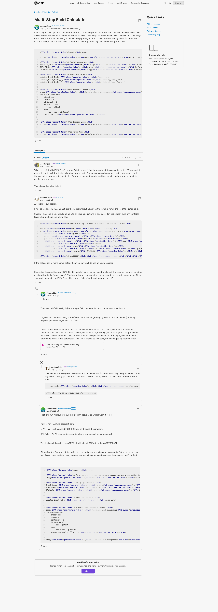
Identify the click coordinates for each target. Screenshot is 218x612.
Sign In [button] (88, 571)
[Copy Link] (80, 29)
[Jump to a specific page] (140, 158)
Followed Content (154, 31)
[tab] (39, 150)
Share (37, 141)
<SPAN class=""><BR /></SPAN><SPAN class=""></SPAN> (71, 393)
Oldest (45, 158)
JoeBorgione (45, 164)
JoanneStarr (45, 26)
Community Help (153, 34)
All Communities (153, 24)
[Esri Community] (39, 3)
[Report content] (139, 20)
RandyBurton (46, 197)
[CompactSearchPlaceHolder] (170, 3)
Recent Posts (152, 27)
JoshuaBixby (57, 367)
